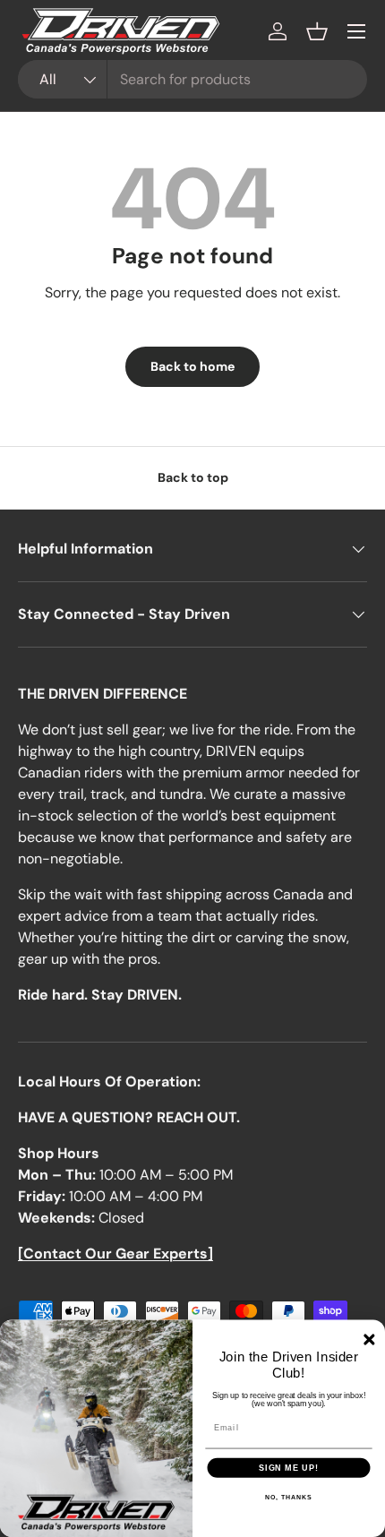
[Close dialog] (369, 1339)
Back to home (192, 366)
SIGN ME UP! (289, 1468)
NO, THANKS (288, 1497)
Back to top (193, 477)
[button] (317, 31)
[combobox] (192, 79)
